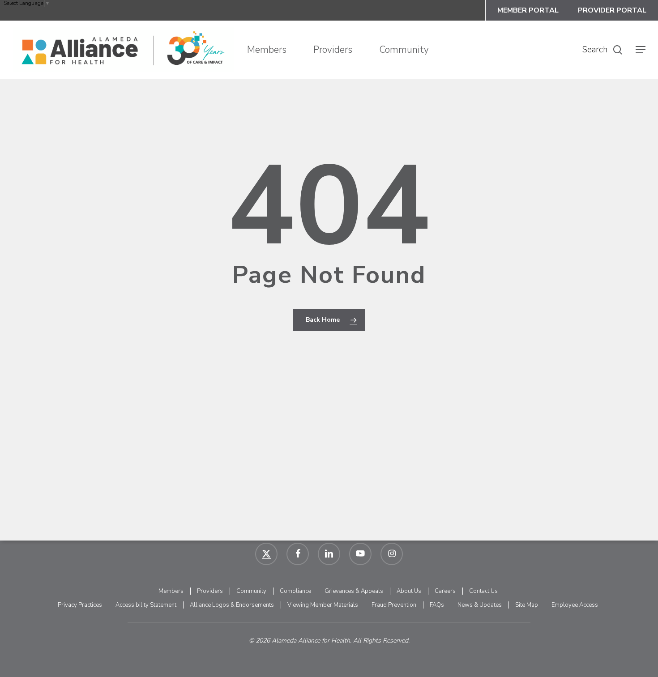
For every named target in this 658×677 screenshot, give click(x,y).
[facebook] (297, 554)
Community (251, 591)
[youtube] (360, 554)
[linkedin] (329, 554)
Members (171, 591)
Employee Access (574, 605)
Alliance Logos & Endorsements (232, 605)
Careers (445, 591)
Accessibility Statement (145, 605)
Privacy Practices (80, 605)
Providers (210, 591)
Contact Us (483, 591)
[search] (617, 50)
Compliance (295, 591)
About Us (409, 591)
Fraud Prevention (394, 605)
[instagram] (391, 554)
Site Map (526, 605)
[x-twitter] (266, 554)
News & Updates (479, 605)
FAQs (437, 605)
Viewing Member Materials (322, 605)
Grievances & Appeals (354, 591)
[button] (640, 50)
